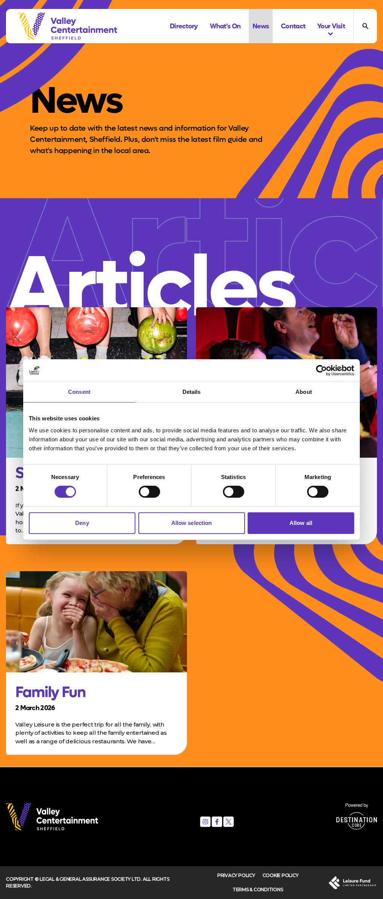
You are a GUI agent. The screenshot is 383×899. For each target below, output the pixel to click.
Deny (82, 523)
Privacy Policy (236, 875)
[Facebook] (217, 821)
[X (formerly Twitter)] (228, 821)
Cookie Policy (280, 875)
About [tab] (303, 392)
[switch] (149, 492)
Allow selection (191, 523)
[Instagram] (205, 821)
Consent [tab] (79, 392)
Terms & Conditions (258, 889)
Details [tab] (192, 392)
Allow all (300, 523)
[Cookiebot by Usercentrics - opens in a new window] (321, 370)
